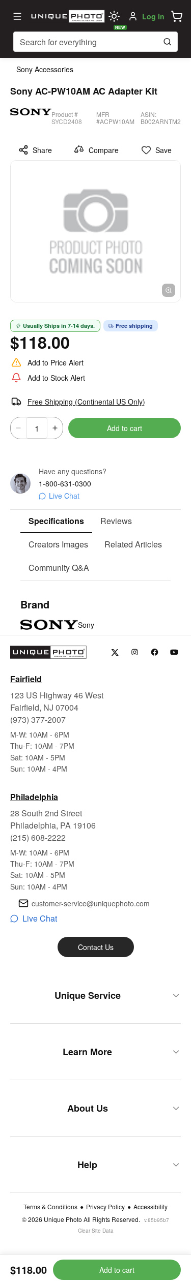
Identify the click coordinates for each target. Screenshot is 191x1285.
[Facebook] (154, 652)
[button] (177, 16)
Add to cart (124, 428)
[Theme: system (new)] (114, 16)
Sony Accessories (44, 69)
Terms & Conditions (50, 1206)
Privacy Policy (105, 1206)
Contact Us (96, 947)
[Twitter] (114, 652)
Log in (153, 16)
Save (163, 150)
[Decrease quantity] (18, 428)
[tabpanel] (95, 616)
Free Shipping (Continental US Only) (86, 401)
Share (42, 150)
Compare (104, 150)
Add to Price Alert (56, 362)
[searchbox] (95, 42)
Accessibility (150, 1206)
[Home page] (66, 16)
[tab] (56, 521)
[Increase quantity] (55, 428)
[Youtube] (174, 652)
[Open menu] (17, 16)
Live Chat (64, 496)
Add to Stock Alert (56, 378)
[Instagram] (134, 652)
